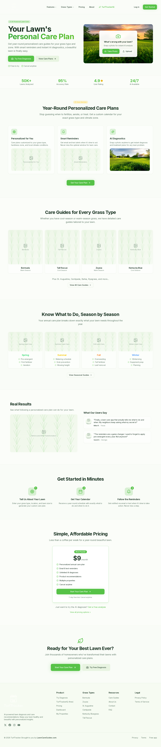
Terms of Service (142, 702)
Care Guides (114, 698)
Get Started (150, 7)
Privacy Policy (141, 698)
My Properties (62, 714)
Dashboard (61, 710)
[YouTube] (19, 725)
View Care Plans (46, 59)
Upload (129, 51)
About (91, 7)
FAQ (110, 710)
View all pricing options (79, 612)
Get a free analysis (97, 607)
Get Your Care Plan (79, 183)
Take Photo (112, 51)
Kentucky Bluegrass (91, 714)
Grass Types (66, 7)
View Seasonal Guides (79, 375)
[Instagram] (14, 725)
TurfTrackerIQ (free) (64, 702)
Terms (143, 738)
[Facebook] (10, 725)
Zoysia (85, 702)
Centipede (87, 710)
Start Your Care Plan (79, 591)
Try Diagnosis (62, 698)
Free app (153, 738)
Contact (112, 706)
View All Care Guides (79, 285)
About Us (112, 702)
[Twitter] (5, 725)
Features (50, 7)
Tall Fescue (87, 718)
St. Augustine (88, 706)
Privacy (135, 738)
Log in (136, 7)
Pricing (82, 7)
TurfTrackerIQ (108, 7)
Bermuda (86, 698)
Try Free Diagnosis (23, 59)
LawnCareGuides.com (46, 738)
